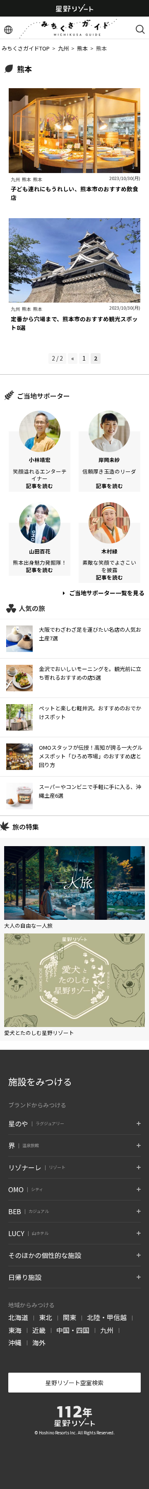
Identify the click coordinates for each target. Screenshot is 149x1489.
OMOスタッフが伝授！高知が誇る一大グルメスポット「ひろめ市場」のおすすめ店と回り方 (91, 756)
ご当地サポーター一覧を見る (106, 593)
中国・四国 (72, 1330)
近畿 (39, 1330)
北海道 (18, 1317)
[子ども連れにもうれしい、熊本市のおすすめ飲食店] (74, 168)
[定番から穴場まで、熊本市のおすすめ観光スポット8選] (74, 298)
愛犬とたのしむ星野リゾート (39, 1033)
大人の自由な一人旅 (28, 925)
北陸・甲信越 (107, 1317)
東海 (15, 1330)
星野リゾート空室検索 (74, 1382)
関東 (69, 1317)
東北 (45, 1317)
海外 (39, 1342)
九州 (106, 1330)
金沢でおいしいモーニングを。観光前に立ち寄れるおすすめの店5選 (90, 673)
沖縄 (15, 1342)
